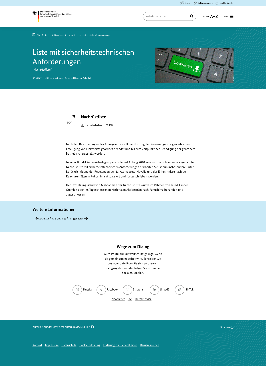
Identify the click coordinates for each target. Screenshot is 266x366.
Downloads (59, 35)
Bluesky (87, 289)
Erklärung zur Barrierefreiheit (120, 345)
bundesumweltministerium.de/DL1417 (67, 327)
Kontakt (37, 345)
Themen (205, 18)
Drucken (225, 327)
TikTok (189, 289)
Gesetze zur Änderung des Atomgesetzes (59, 218)
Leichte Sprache (227, 3)
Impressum (51, 345)
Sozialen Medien (132, 273)
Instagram (139, 289)
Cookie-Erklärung (89, 345)
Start (39, 35)
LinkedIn (165, 289)
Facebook (112, 289)
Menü (226, 16)
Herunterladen (93, 125)
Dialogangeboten (116, 268)
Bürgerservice (143, 299)
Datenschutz (68, 345)
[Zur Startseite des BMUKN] (54, 16)
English (188, 3)
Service (48, 35)
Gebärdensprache (205, 3)
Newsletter (118, 299)
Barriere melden (149, 345)
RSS (130, 299)
